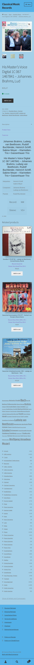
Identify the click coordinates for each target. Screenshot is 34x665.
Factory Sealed (8, 501)
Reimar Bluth (23, 427)
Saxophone (7, 557)
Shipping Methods (10, 612)
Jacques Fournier (12, 416)
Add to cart (7, 100)
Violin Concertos (8, 588)
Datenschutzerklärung (11, 629)
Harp (5, 516)
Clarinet (20, 111)
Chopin (4, 407)
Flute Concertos (8, 507)
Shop (10, 14)
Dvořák (15, 409)
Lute (5, 523)
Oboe (5, 526)
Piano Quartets (8, 538)
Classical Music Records (11, 6)
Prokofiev (14, 427)
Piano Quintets (8, 541)
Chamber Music (17, 14)
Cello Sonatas (8, 473)
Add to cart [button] (17, 273)
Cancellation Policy (10, 615)
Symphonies (7, 572)
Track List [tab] (5, 135)
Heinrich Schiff (14, 113)
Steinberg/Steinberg (9, 433)
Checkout (7, 626)
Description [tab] (5, 124)
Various (9, 436)
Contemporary (8, 488)
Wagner (25, 436)
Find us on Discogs (10, 637)
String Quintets (8, 566)
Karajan (18, 416)
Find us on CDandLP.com (11, 640)
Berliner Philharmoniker (9, 404)
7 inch (5, 457)
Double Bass (9, 409)
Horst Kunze (27, 414)
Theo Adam (4, 436)
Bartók (28, 400)
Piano (9, 427)
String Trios (7, 569)
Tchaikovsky (26, 433)
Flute (5, 504)
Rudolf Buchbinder (14, 115)
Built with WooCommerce (10, 654)
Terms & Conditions (10, 619)
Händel (4, 416)
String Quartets (8, 563)
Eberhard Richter (22, 409)
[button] (29, 24)
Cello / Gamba (8, 467)
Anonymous (5, 400)
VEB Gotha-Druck (16, 436)
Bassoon (6, 463)
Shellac (6, 560)
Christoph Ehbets (11, 407)
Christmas (7, 479)
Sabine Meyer (23, 115)
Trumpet (6, 579)
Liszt (22, 416)
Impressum (8, 622)
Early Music (7, 498)
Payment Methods (10, 608)
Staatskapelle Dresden (25, 430)
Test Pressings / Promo (10, 575)
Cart (26, 660)
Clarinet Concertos (9, 485)
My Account (5, 662)
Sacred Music (8, 554)
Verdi (21, 436)
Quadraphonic (8, 551)
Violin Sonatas (8, 591)
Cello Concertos (8, 470)
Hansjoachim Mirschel (12, 414)
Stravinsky (19, 433)
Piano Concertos (8, 535)
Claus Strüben (21, 407)
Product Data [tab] (6, 130)
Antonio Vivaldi (14, 400)
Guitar (6, 513)
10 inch (6, 451)
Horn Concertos (8, 519)
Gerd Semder (13, 411)
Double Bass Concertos (10, 495)
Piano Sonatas (8, 544)
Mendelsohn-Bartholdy (21, 424)
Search (17, 662)
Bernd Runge (20, 404)
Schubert (6, 430)
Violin (5, 585)
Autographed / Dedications (11, 460)
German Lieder (8, 510)
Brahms (7, 113)
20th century (7, 454)
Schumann (14, 430)
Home (5, 14)
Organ (6, 529)
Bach (23, 400)
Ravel (18, 427)
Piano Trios (7, 548)
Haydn (20, 414)
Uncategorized (8, 582)
